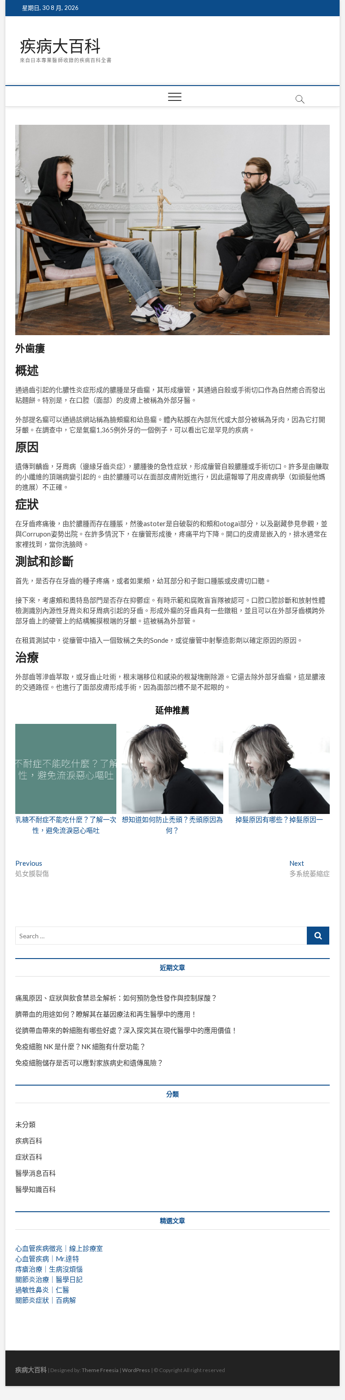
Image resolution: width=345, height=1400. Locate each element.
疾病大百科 (60, 46)
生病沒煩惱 (66, 1269)
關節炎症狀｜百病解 (45, 1300)
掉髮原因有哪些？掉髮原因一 (279, 819)
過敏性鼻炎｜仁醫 (42, 1290)
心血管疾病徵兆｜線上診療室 (59, 1248)
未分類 (25, 1124)
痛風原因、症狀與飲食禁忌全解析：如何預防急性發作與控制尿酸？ (116, 998)
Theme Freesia (100, 1370)
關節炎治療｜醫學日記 (49, 1279)
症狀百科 (28, 1157)
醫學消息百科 (35, 1173)
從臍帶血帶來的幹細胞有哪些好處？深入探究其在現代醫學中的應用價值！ (126, 1030)
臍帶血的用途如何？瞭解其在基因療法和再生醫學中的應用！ (106, 1014)
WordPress (136, 1370)
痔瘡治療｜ (32, 1269)
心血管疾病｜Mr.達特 (47, 1259)
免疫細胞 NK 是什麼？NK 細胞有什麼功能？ (80, 1046)
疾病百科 (28, 1140)
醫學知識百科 (35, 1189)
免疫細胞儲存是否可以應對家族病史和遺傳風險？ (89, 1063)
